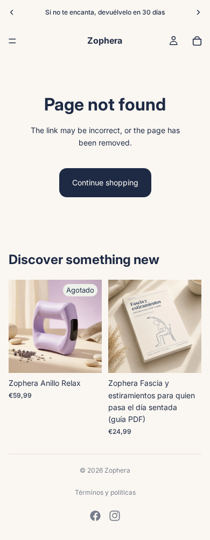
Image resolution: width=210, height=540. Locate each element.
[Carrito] (197, 41)
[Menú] (12, 41)
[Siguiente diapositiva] (198, 12)
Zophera (117, 470)
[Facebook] (95, 515)
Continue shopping (105, 182)
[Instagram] (114, 515)
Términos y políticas (105, 492)
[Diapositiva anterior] (12, 12)
